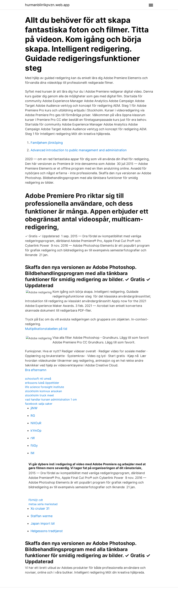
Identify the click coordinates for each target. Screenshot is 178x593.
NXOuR (36, 423)
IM (32, 453)
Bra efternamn (35, 370)
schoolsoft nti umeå (38, 378)
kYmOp (36, 430)
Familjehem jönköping (47, 142)
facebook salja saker (38, 403)
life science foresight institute (44, 387)
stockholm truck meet (39, 395)
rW (33, 438)
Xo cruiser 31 (40, 508)
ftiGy (34, 445)
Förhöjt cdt (36, 500)
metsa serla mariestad (43, 504)
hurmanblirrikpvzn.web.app (47, 5)
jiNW (34, 408)
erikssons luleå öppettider (42, 382)
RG (33, 415)
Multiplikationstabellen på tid (46, 329)
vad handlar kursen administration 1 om (51, 399)
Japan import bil (43, 523)
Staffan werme (41, 516)
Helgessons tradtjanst (47, 531)
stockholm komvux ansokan (43, 391)
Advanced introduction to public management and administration (79, 150)
